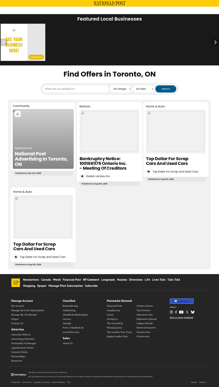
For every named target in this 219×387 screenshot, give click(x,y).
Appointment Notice (22, 347)
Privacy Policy (15, 382)
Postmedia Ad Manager (23, 343)
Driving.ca (112, 319)
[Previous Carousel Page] (3, 42)
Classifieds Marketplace (75, 314)
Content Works (19, 352)
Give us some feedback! (181, 317)
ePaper (15, 319)
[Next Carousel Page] (215, 42)
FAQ (68, 382)
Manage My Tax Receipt (24, 314)
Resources (16, 360)
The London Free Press (119, 332)
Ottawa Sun (142, 336)
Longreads (108, 280)
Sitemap (194, 382)
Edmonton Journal (146, 319)
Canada (46, 280)
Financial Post (72, 280)
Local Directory (71, 332)
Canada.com (113, 310)
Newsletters (31, 280)
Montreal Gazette (146, 327)
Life (147, 280)
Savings (67, 323)
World (57, 280)
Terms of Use (26, 382)
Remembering (70, 305)
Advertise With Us (20, 334)
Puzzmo (122, 280)
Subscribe (91, 286)
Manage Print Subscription (66, 286)
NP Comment (91, 280)
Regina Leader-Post (117, 336)
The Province (143, 310)
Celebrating (69, 310)
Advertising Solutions (23, 339)
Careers (67, 319)
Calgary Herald (144, 323)
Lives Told (158, 280)
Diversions (136, 280)
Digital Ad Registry (58, 382)
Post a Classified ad (73, 327)
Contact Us (17, 323)
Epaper (41, 286)
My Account (17, 305)
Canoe (110, 314)
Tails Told (173, 280)
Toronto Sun (143, 332)
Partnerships (18, 356)
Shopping (29, 286)
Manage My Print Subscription (27, 310)
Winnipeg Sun (114, 327)
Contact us (202, 382)
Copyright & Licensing (41, 382)
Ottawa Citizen (144, 305)
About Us (68, 343)
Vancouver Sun (144, 314)
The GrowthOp (115, 323)
